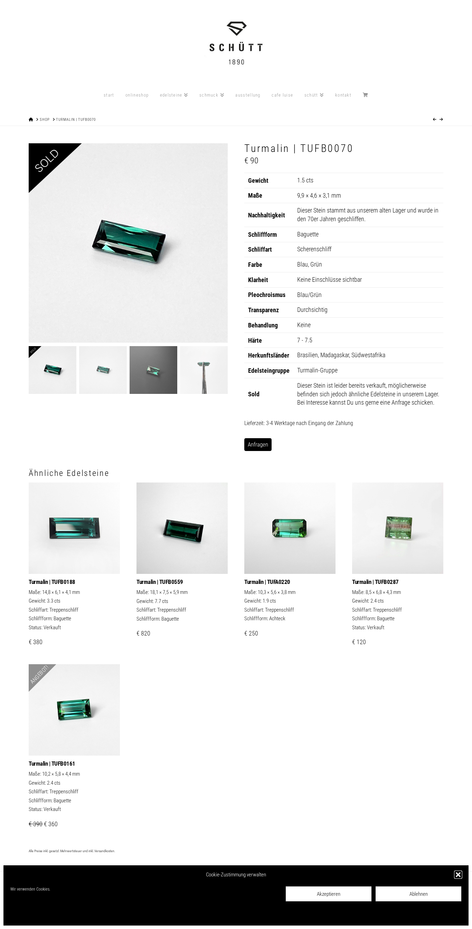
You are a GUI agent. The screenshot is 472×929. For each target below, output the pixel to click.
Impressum (90, 915)
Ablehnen (418, 894)
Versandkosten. (104, 851)
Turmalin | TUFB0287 (375, 581)
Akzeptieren (328, 894)
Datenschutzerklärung (60, 915)
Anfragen (258, 444)
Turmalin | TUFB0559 (159, 581)
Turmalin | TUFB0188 (52, 581)
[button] (458, 874)
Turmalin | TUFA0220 (267, 581)
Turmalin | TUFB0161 (52, 763)
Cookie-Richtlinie (24, 915)
